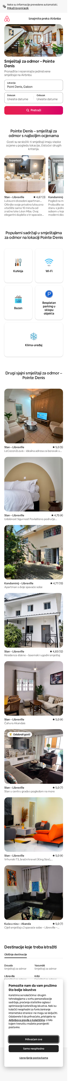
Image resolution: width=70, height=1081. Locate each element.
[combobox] (33, 87)
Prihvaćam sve (33, 1039)
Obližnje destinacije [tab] (15, 954)
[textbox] (19, 99)
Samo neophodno (33, 1048)
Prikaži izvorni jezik (18, 8)
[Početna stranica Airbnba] (7, 18)
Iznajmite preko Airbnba (45, 18)
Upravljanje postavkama (33, 1057)
